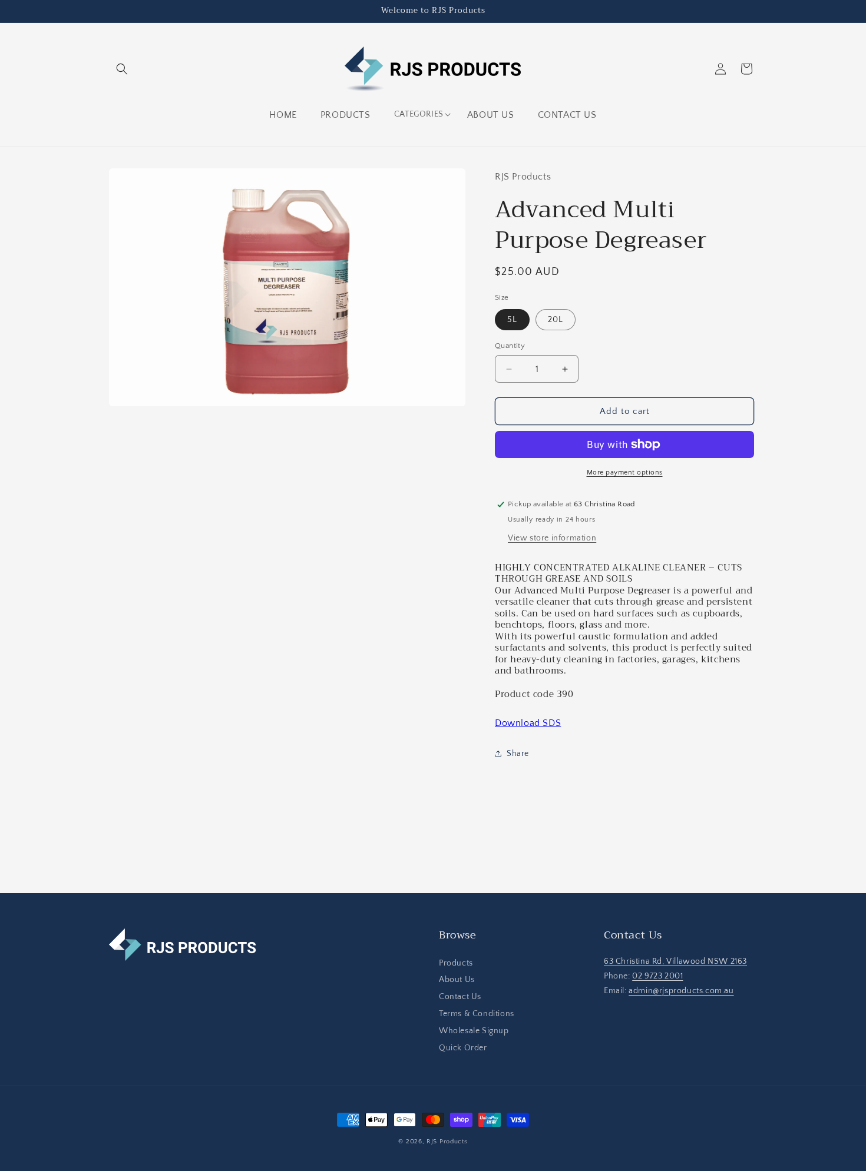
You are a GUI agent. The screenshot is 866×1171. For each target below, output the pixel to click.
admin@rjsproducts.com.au (681, 991)
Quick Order (463, 1048)
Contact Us (460, 996)
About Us (457, 980)
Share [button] (518, 753)
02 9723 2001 (657, 976)
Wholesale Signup (474, 1031)
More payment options (625, 472)
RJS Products (447, 1141)
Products (456, 963)
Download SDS (528, 723)
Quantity (510, 345)
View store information (552, 538)
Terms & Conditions (476, 1014)
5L (512, 319)
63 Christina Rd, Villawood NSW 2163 (675, 961)
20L (555, 319)
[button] (122, 69)
